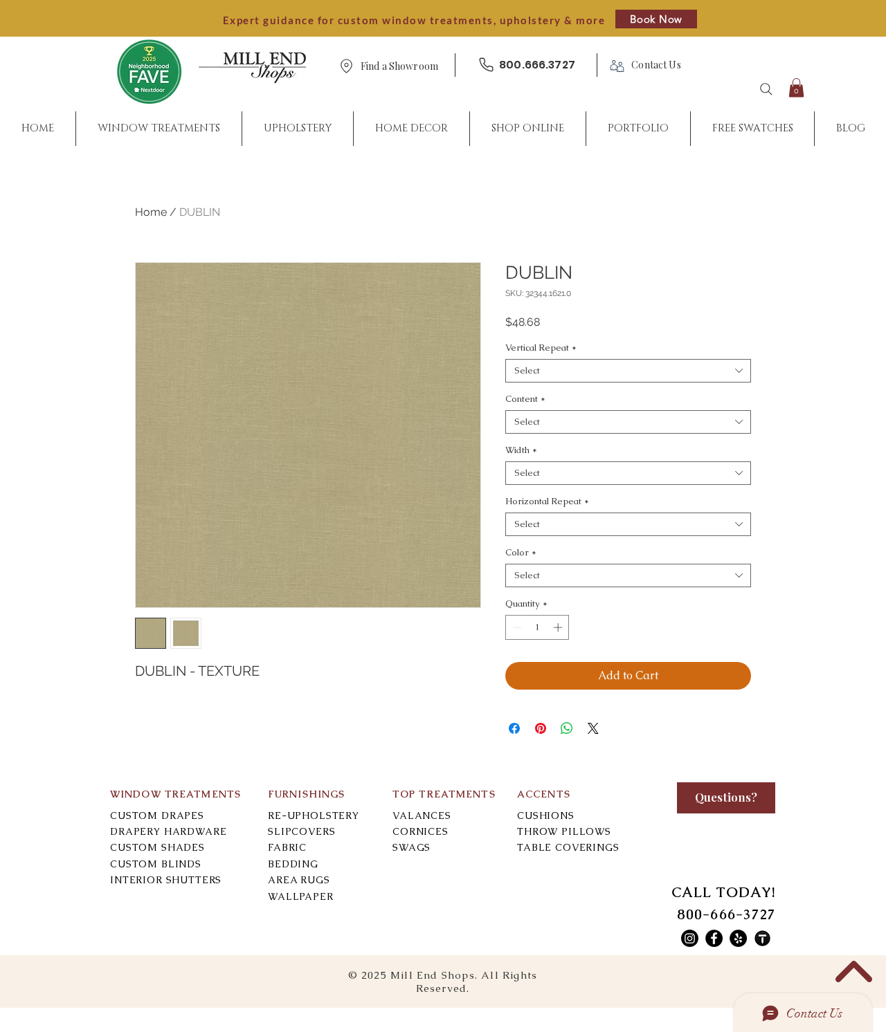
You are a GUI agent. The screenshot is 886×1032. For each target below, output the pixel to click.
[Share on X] (593, 728)
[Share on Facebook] (514, 728)
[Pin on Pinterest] (540, 728)
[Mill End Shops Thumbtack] (762, 938)
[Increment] (559, 627)
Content (525, 399)
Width (521, 450)
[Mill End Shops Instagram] (689, 938)
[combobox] (628, 371)
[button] (399, 67)
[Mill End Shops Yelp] (738, 938)
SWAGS (411, 847)
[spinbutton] (537, 627)
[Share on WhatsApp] (567, 728)
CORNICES (420, 831)
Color (520, 552)
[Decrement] (515, 627)
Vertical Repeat (541, 347)
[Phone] (486, 64)
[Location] (346, 66)
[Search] (766, 89)
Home (151, 212)
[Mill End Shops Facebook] (714, 938)
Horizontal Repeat (547, 501)
